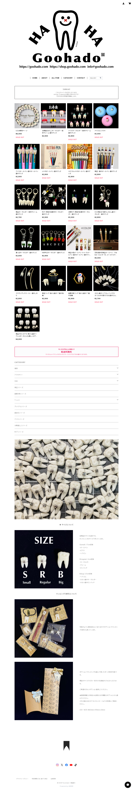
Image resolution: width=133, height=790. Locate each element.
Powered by (64, 786)
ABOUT (44, 78)
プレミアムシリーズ (21, 406)
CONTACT (81, 78)
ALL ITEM (55, 78)
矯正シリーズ (19, 387)
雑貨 (16, 368)
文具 (16, 381)
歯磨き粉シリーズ (20, 394)
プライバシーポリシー (22, 778)
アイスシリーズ (19, 419)
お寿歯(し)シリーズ (21, 425)
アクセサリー (19, 375)
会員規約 (53, 778)
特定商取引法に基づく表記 (39, 778)
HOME (34, 78)
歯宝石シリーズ (20, 413)
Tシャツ (17, 400)
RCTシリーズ (19, 432)
